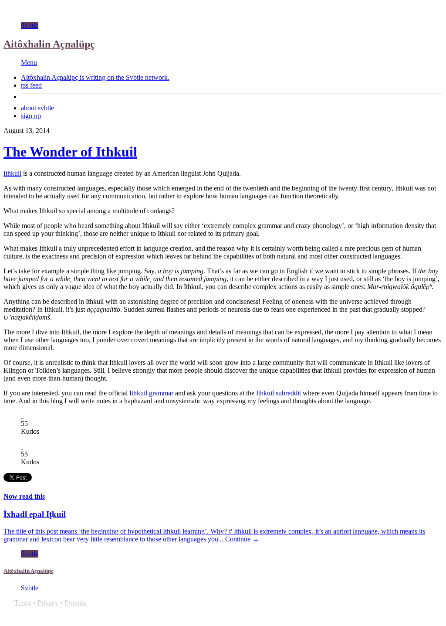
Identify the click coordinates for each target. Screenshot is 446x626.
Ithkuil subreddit (278, 393)
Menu (29, 62)
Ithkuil (12, 173)
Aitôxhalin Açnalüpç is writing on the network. (95, 77)
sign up (31, 115)
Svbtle (29, 25)
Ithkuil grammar (151, 393)
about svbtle (37, 108)
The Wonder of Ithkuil (70, 152)
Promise (75, 602)
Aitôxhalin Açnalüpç (49, 44)
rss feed (31, 85)
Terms (22, 602)
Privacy (47, 602)
